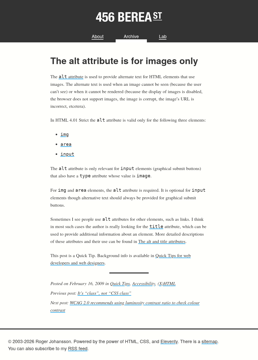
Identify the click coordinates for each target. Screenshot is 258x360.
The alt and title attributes (161, 241)
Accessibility (143, 283)
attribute (71, 76)
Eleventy (169, 341)
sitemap (209, 341)
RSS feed (77, 348)
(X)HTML (167, 283)
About (98, 36)
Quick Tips (120, 283)
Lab (163, 36)
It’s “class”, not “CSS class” (104, 293)
